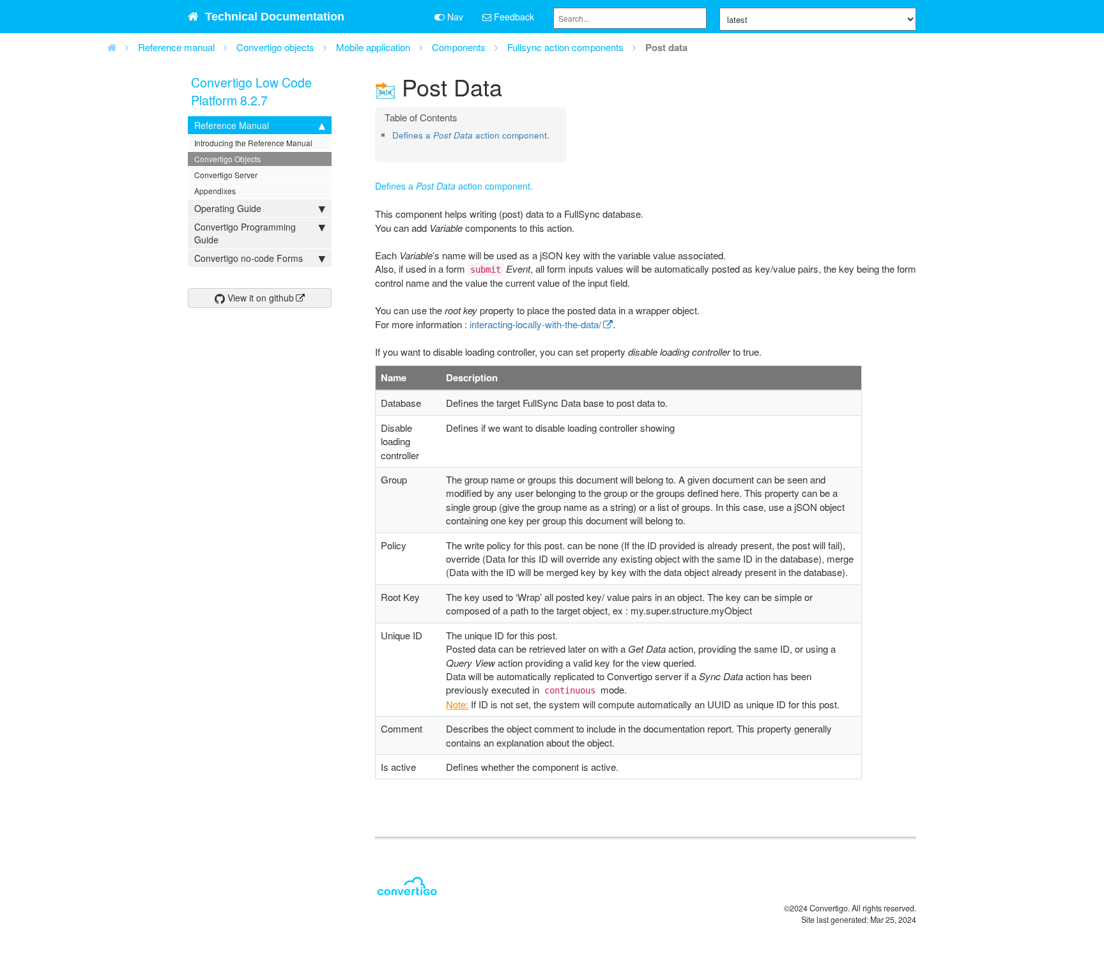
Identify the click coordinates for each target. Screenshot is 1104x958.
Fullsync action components (565, 47)
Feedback (512, 16)
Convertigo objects (275, 47)
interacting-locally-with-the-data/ (535, 324)
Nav (454, 16)
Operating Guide (227, 208)
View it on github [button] (259, 297)
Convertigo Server (225, 174)
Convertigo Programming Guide (245, 233)
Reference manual (176, 47)
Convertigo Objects (227, 158)
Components (459, 47)
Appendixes (215, 190)
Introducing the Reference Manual (253, 142)
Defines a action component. (470, 135)
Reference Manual (231, 125)
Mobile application (373, 47)
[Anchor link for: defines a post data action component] (396, 146)
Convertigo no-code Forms (248, 258)
